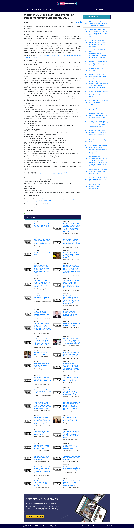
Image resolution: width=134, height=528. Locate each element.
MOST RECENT (34, 9)
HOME (26, 9)
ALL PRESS (43, 9)
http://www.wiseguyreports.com (53, 204)
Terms (84, 526)
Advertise (102, 526)
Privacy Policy (92, 526)
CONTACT (51, 9)
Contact (109, 526)
